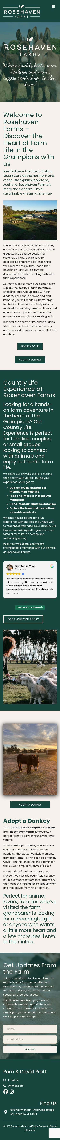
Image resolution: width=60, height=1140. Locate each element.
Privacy (53, 1126)
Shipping (30, 1130)
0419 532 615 (16, 1085)
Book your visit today (16, 544)
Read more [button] (12, 593)
